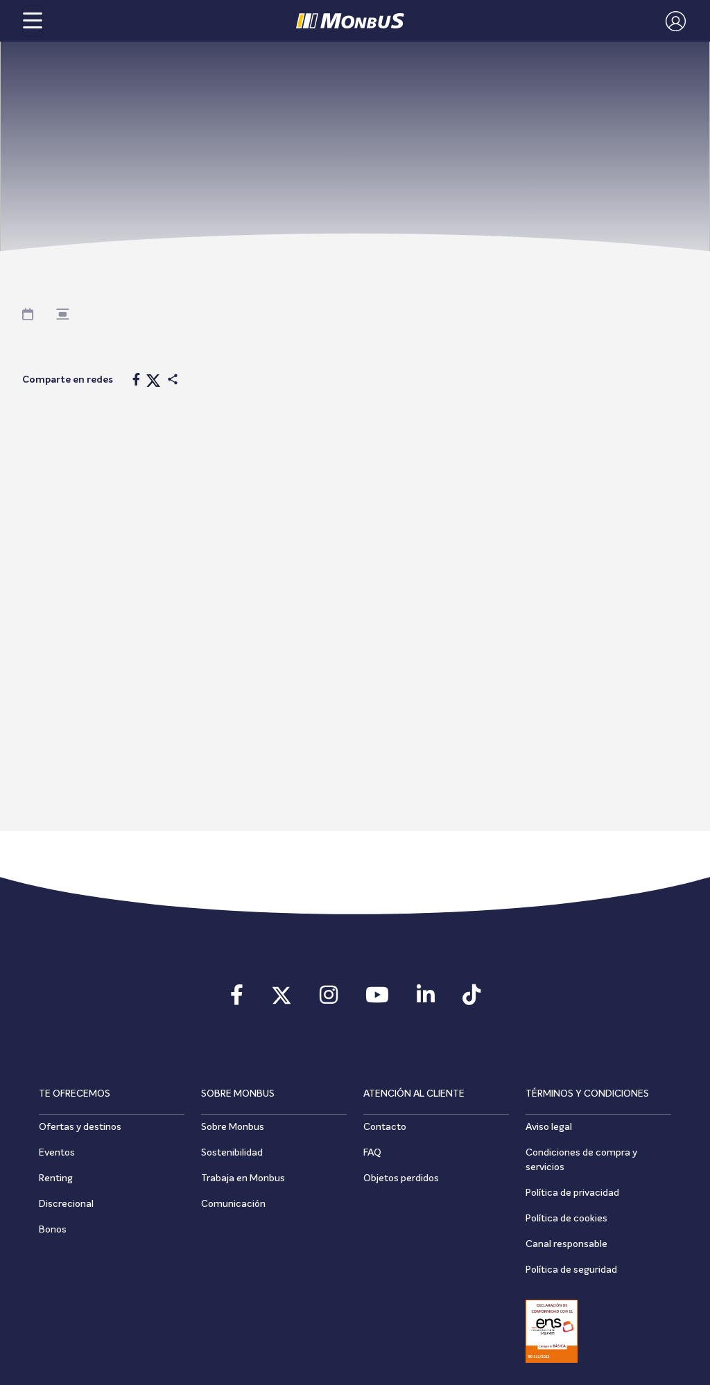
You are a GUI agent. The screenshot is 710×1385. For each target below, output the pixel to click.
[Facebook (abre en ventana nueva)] (236, 999)
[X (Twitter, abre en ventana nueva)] (281, 999)
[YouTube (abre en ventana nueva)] (377, 999)
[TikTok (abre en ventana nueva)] (471, 999)
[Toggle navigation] (32, 21)
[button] (672, 20)
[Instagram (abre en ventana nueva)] (329, 999)
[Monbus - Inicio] (350, 20)
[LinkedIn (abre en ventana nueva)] (426, 999)
